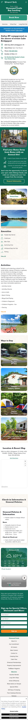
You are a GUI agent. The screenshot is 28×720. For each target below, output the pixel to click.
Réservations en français (14, 683)
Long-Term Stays (14, 677)
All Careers (14, 647)
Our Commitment (14, 644)
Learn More (19, 30)
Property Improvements (14, 665)
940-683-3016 (14, 12)
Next (24, 578)
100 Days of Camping (14, 690)
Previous (4, 578)
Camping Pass (14, 656)
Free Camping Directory (14, 693)
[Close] (26, 698)
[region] (14, 473)
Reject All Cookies (14, 714)
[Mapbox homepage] (4, 487)
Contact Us (14, 653)
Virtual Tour (13, 24)
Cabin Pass (14, 659)
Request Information (14, 181)
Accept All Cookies (14, 717)
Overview (5, 24)
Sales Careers (14, 650)
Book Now (14, 18)
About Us (14, 641)
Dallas (16, 6)
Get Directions (14, 458)
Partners (14, 696)
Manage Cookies (14, 711)
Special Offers (14, 687)
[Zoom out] (25, 463)
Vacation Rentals (14, 674)
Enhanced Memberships (14, 662)
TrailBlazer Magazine (14, 668)
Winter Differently (14, 680)
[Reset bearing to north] (25, 465)
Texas (11, 6)
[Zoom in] (25, 461)
